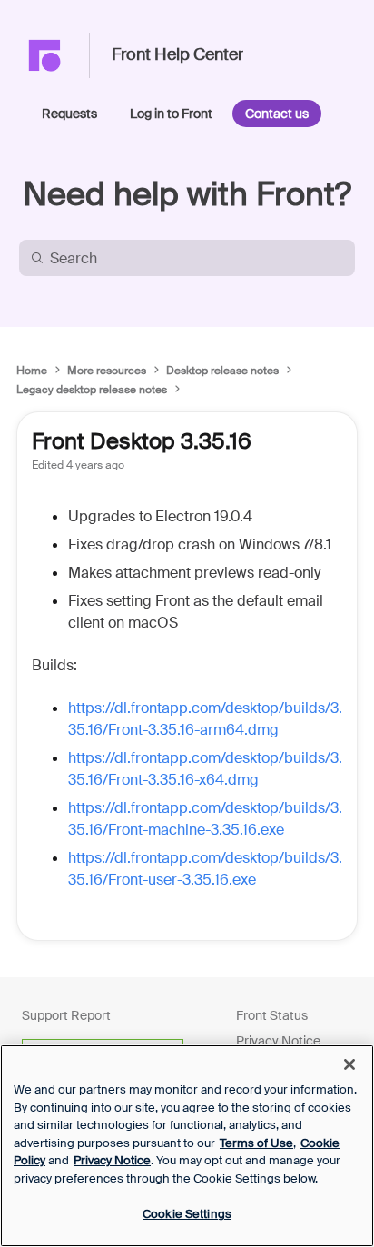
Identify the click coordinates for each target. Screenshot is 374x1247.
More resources (106, 370)
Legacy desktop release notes (91, 389)
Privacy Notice (278, 1041)
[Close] (349, 1064)
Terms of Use (256, 1143)
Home (31, 370)
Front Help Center (177, 55)
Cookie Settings (187, 1214)
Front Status (272, 1015)
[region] (187, 1145)
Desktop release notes (222, 370)
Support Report (66, 1015)
